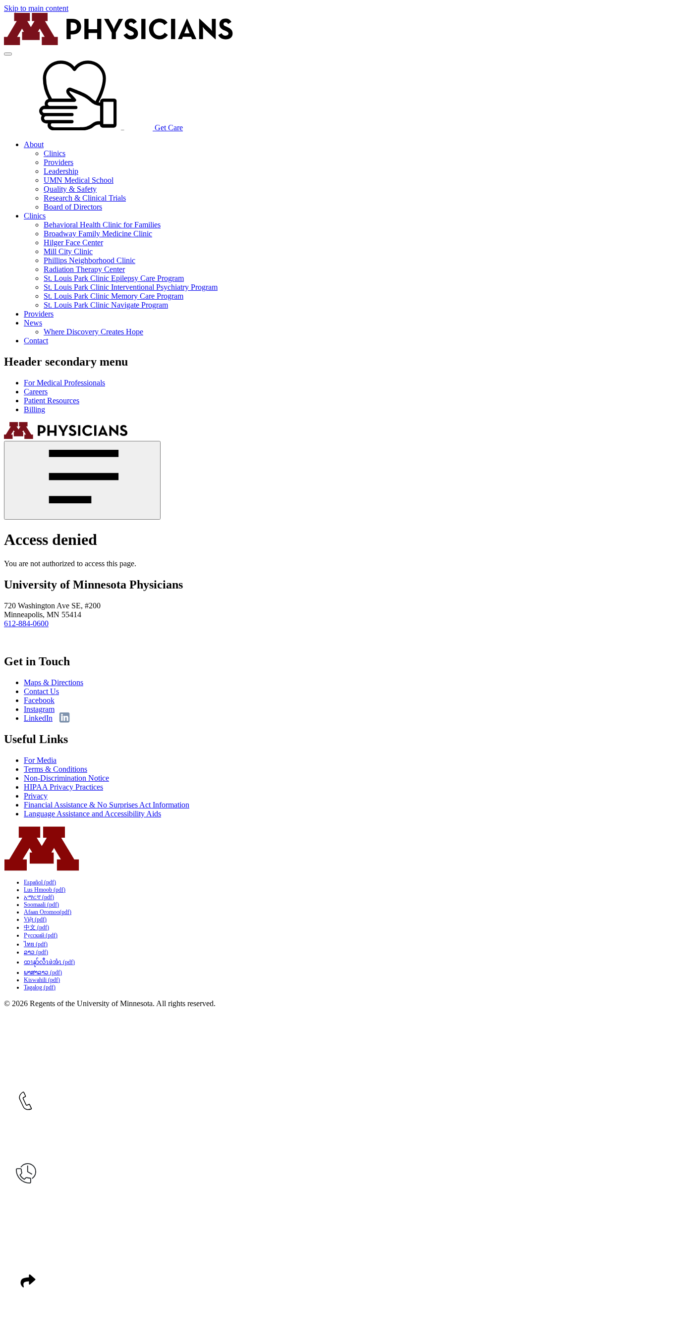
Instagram (39, 709)
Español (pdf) (40, 882)
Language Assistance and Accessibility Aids (92, 813)
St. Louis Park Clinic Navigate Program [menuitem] (106, 305)
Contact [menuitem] (36, 340)
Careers (36, 391)
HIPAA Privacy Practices (63, 787)
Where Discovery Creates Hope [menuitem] (93, 331)
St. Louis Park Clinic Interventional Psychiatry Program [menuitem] (131, 287)
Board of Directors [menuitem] (73, 207)
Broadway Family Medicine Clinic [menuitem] (98, 233)
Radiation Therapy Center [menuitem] (84, 269)
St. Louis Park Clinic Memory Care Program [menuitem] (113, 296)
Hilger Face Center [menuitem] (73, 242)
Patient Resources (51, 400)
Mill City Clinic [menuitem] (68, 251)
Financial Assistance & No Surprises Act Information (106, 805)
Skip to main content (36, 8)
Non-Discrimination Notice (66, 778)
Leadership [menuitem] (61, 171)
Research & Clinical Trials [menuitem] (85, 198)
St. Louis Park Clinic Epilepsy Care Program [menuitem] (114, 278)
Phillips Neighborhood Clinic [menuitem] (89, 260)
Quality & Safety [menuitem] (70, 189)
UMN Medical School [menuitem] (78, 180)
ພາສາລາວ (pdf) (43, 972)
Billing (34, 409)
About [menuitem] (34, 144)
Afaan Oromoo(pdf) (47, 912)
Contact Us (41, 691)
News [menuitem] (33, 323)
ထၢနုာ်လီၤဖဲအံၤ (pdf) (49, 962)
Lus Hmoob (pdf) (44, 889)
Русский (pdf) (40, 935)
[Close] (82, 480)
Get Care (168, 127)
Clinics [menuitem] (54, 153)
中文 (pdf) (36, 927)
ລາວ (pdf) (36, 952)
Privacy (36, 796)
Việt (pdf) (35, 919)
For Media (40, 760)
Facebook (39, 700)
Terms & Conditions (55, 769)
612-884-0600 (26, 623)
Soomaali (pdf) (41, 904)
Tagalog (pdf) (40, 987)
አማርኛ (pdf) (39, 897)
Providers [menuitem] (58, 162)
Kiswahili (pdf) (42, 979)
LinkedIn (38, 718)
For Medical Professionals (64, 382)
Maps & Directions (53, 682)
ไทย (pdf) (36, 944)
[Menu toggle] (8, 54)
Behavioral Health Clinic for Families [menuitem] (102, 224)
